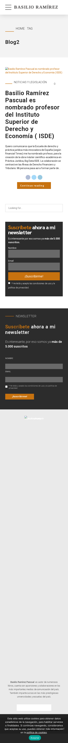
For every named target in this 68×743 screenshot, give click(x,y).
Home (20, 28)
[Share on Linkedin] (40, 177)
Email (11, 260)
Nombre (12, 248)
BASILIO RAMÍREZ (36, 7)
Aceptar (35, 737)
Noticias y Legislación (30, 82)
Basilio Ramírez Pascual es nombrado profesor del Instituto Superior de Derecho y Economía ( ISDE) (32, 114)
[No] (63, 728)
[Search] (59, 208)
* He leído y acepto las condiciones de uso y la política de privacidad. (33, 387)
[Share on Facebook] (28, 177)
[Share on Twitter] (34, 177)
